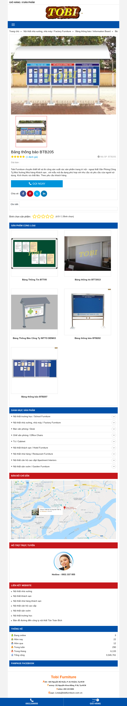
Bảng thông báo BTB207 (34, 396)
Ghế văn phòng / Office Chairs (28, 435)
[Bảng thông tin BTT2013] (87, 253)
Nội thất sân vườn (22, 610)
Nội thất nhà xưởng (22, 591)
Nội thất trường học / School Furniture (31, 416)
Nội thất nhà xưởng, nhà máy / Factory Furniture (37, 422)
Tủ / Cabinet (19, 441)
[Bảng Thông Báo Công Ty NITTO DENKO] (34, 312)
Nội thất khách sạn (22, 596)
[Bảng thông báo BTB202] (87, 312)
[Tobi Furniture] (63, 13)
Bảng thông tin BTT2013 (88, 279)
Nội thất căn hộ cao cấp (24, 605)
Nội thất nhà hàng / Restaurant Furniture (33, 454)
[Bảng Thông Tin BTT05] (34, 253)
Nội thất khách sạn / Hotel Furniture (30, 447)
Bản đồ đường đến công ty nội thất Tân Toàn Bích (37, 620)
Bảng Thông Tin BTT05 (34, 279)
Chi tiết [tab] (14, 204)
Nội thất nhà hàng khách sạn (27, 601)
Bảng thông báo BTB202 (88, 338)
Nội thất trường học (22, 615)
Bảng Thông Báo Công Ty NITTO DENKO (34, 338)
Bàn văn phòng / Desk (24, 429)
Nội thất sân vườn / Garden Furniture (31, 466)
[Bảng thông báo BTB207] (34, 370)
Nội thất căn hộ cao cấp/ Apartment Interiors (34, 460)
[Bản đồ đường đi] (63, 509)
